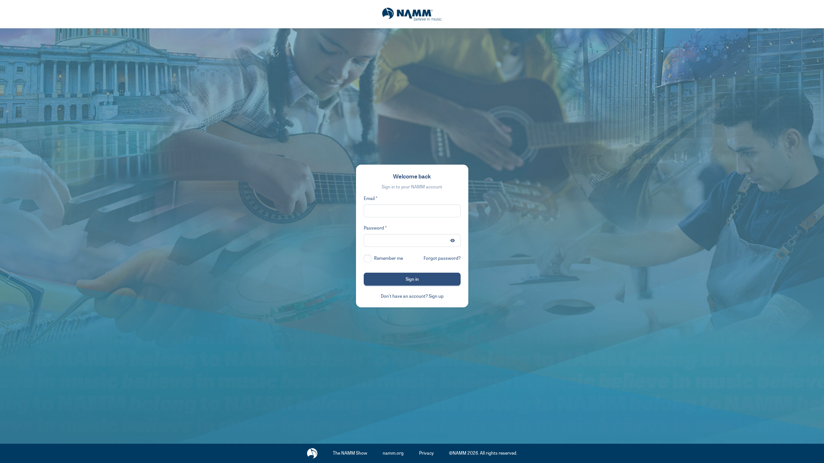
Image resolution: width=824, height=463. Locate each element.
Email (369, 198)
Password (374, 228)
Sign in (412, 279)
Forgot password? (442, 258)
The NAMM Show (350, 453)
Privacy (426, 453)
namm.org (393, 453)
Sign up (436, 296)
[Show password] (452, 240)
